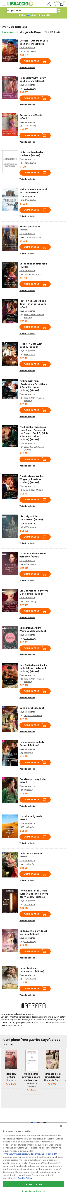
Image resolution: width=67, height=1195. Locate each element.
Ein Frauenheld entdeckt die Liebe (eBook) (33, 932)
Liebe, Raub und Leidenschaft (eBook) (31, 970)
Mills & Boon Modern (33, 490)
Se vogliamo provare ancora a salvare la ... (31, 1077)
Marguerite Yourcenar (32, 1084)
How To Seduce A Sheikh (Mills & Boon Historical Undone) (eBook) (33, 668)
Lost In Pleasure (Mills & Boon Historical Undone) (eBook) (33, 304)
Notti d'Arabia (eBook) (32, 708)
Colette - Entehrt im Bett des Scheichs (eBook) (33, 42)
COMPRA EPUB (31, 61)
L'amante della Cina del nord (52, 1075)
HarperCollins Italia (33, 237)
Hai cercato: (10, 32)
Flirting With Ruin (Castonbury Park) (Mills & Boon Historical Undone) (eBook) (33, 385)
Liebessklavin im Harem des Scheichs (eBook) (32, 79)
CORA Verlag (30, 51)
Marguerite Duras (52, 1080)
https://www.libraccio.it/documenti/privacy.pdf (30, 1153)
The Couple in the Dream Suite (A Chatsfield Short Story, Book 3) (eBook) (33, 893)
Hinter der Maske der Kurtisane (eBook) (31, 154)
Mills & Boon (29, 354)
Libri (23, 15)
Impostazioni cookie (33, 1191)
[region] (33, 1158)
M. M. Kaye (11, 1080)
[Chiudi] (61, 1126)
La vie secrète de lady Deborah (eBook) (31, 743)
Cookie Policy (25, 1178)
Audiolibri (46, 15)
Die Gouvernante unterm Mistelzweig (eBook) (33, 592)
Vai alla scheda (27, 67)
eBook (33, 15)
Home (3, 26)
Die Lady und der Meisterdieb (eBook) (31, 518)
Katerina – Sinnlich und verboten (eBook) (32, 555)
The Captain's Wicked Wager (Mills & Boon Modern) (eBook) (31, 479)
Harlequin (28, 752)
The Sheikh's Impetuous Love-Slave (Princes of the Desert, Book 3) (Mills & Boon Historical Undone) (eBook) (33, 433)
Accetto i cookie (33, 1184)
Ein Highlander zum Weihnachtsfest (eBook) (33, 629)
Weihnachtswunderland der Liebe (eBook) (33, 191)
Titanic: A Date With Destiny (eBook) (30, 345)
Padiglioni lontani (10, 1075)
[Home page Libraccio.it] (20, 5)
